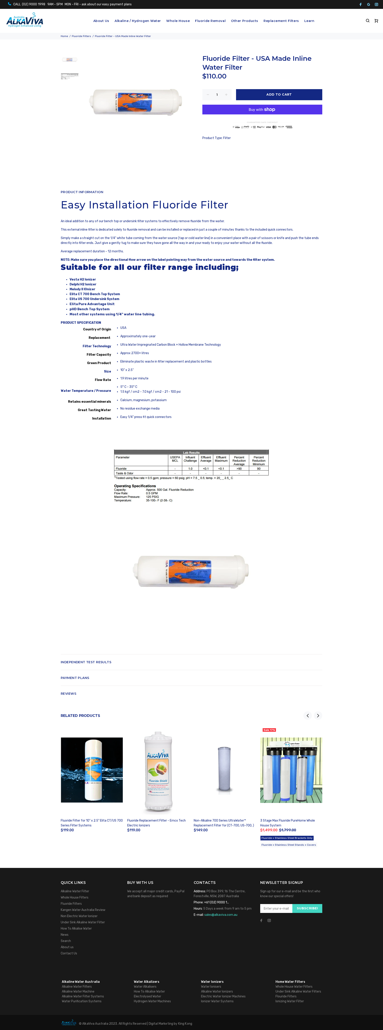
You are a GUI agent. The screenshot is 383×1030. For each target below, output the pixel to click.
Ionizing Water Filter (290, 1001)
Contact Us (69, 953)
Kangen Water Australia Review (83, 910)
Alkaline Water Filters (77, 987)
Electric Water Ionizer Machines (223, 996)
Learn (309, 21)
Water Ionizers (212, 982)
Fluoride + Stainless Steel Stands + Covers (289, 844)
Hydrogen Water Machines (152, 1001)
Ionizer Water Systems (217, 1001)
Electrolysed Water (147, 996)
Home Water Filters (290, 982)
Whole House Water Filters (294, 987)
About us (67, 947)
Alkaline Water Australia (81, 982)
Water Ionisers (211, 987)
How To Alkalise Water (76, 928)
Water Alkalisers (145, 987)
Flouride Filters (286, 996)
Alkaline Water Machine (78, 991)
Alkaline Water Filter (75, 891)
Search (66, 941)
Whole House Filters (74, 897)
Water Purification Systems (82, 1001)
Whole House (178, 21)
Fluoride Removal (210, 21)
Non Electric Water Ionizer (79, 916)
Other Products (244, 21)
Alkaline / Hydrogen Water (138, 21)
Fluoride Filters (81, 36)
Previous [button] (307, 715)
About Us (101, 21)
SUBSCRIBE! (307, 908)
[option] (70, 62)
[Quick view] (115, 733)
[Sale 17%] (291, 770)
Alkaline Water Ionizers (217, 991)
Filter (227, 138)
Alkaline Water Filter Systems (83, 996)
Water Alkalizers (146, 982)
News (64, 935)
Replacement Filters (281, 21)
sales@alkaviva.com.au (220, 915)
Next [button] (318, 715)
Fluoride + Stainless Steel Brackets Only (287, 838)
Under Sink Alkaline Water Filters (298, 991)
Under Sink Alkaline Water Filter (83, 922)
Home (64, 36)
